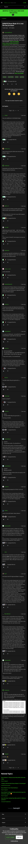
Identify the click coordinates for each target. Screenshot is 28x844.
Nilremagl (7, 396)
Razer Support (4, 781)
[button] (2, 3)
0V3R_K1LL (7, 148)
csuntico (7, 304)
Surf (6, 573)
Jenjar (6, 115)
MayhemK (7, 250)
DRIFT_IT (7, 206)
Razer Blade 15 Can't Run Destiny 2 (9, 787)
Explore (3, 818)
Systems (4, 18)
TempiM (6, 754)
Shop (3, 814)
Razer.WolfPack (8, 32)
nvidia (16, 77)
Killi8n (6, 510)
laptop (4, 77)
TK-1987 (6, 227)
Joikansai (7, 165)
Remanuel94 (7, 526)
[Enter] (2, 6)
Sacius (6, 377)
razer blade (10, 77)
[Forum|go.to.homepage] (10, 3)
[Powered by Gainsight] (14, 809)
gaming (22, 77)
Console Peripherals (6, 801)
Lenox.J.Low (8, 269)
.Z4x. (6, 552)
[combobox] (14, 6)
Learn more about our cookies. (16, 834)
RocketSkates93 (8, 284)
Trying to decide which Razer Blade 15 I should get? (13, 783)
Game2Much (8, 331)
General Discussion (5, 785)
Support (3, 822)
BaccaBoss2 (7, 614)
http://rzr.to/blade (14, 41)
